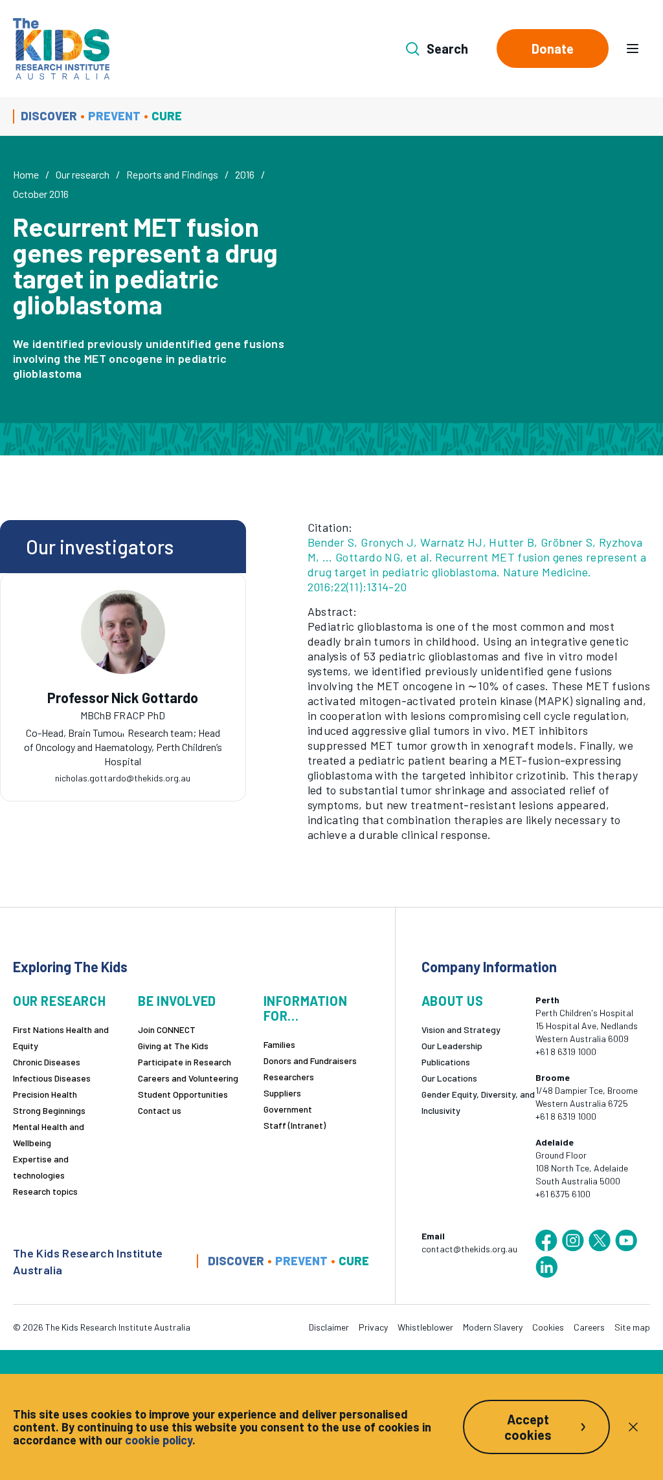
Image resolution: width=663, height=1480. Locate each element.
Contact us (159, 1110)
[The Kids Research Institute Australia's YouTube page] (626, 1241)
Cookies (548, 1327)
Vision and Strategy (460, 1029)
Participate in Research (184, 1061)
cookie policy (158, 1440)
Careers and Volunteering (188, 1077)
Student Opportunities (183, 1094)
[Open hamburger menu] (632, 48)
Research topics (45, 1191)
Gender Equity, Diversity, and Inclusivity (478, 1102)
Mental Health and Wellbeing (48, 1134)
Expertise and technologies (41, 1167)
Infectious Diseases (52, 1077)
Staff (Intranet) (295, 1125)
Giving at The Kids (173, 1045)
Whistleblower (425, 1327)
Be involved (177, 1001)
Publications (445, 1061)
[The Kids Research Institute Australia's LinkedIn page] (546, 1267)
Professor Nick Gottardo (122, 697)
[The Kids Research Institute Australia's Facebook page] (546, 1241)
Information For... (306, 1008)
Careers (589, 1327)
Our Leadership (451, 1045)
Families (279, 1044)
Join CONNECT (167, 1029)
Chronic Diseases (46, 1061)
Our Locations (449, 1077)
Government (288, 1109)
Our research (82, 174)
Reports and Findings (172, 174)
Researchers (289, 1076)
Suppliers (282, 1092)
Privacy (373, 1327)
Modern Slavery (493, 1327)
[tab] (123, 730)
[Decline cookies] (633, 1427)
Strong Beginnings (49, 1110)
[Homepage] (61, 49)
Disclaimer (329, 1327)
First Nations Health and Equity (61, 1037)
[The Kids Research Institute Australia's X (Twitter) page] (600, 1241)
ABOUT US (452, 1001)
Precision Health (45, 1094)
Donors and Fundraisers (310, 1060)
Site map (632, 1327)
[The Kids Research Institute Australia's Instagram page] (573, 1241)
